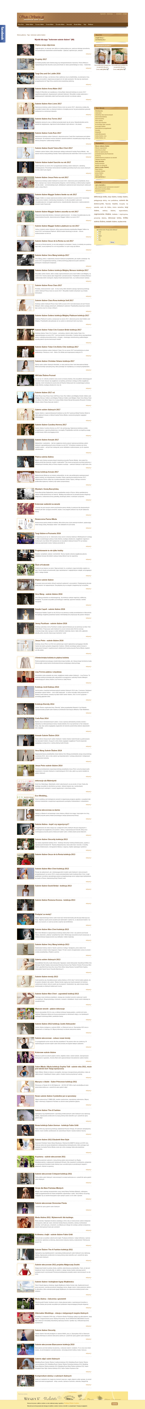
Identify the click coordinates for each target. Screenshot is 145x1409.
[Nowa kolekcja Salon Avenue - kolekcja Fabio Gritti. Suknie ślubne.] (25, 1135)
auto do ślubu (105, 207)
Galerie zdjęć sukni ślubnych (47, 1359)
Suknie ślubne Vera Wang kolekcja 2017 (52, 255)
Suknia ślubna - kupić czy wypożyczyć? (52, 824)
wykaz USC (98, 175)
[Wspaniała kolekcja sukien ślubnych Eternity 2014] (25, 714)
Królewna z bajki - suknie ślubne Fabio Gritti (54, 1234)
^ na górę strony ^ (72, 1392)
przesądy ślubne (100, 126)
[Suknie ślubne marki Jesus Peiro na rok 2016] (25, 650)
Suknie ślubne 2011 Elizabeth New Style (52, 1140)
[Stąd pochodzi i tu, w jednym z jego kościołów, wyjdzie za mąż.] (25, 575)
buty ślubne (112, 197)
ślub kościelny (99, 118)
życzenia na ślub (100, 150)
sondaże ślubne (100, 171)
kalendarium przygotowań (103, 128)
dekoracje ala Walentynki (45, 781)
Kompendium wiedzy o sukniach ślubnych (53, 1376)
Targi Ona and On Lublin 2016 (47, 74)
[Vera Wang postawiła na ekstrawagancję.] (25, 604)
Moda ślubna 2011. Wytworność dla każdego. (54, 1217)
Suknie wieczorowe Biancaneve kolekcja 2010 (54, 1344)
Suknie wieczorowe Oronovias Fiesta (51, 1203)
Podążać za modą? (43, 914)
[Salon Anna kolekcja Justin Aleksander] (25, 1034)
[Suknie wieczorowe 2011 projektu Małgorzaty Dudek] (25, 1275)
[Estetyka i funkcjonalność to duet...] (25, 69)
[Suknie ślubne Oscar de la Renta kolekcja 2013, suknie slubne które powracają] (25, 864)
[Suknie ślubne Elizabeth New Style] (25, 1150)
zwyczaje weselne (100, 122)
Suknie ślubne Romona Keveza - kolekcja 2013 (55, 900)
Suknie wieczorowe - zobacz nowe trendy (52, 1038)
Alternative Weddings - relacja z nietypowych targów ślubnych (61, 1313)
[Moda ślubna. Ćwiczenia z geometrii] (25, 1309)
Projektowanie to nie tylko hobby (49, 550)
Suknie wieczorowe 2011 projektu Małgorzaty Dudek (57, 1265)
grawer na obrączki (101, 165)
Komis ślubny (77, 24)
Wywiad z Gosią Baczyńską (47, 489)
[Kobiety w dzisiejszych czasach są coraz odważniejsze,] (25, 482)
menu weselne (117, 207)
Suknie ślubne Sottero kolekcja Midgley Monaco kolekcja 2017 (61, 270)
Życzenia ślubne (60, 24)
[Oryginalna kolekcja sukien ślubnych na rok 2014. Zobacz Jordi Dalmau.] (25, 697)
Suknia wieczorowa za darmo (47, 810)
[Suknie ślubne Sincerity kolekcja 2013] (25, 849)
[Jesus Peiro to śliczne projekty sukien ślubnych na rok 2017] (25, 187)
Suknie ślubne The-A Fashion (47, 1110)
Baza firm (21, 24)
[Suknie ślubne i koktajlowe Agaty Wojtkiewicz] (25, 1292)
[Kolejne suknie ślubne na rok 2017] (25, 402)
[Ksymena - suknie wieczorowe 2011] (25, 1167)
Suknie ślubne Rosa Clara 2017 (48, 285)
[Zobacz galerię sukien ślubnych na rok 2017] (25, 420)
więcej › (89, 54)
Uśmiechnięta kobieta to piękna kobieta (52, 658)
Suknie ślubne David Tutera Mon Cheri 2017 (54, 148)
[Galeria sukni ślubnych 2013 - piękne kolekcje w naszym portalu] (25, 969)
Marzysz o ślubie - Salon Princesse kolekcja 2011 (56, 1082)
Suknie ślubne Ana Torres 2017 (48, 119)
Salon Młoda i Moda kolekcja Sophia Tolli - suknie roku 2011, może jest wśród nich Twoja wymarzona (63, 1068)
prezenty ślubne (100, 218)
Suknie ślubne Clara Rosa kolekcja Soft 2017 (54, 300)
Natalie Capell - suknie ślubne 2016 (50, 609)
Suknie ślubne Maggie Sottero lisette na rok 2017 (56, 194)
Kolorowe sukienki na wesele (47, 504)
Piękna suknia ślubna (44, 457)
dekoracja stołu (100, 197)
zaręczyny (98, 113)
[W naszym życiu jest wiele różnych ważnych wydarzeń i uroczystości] (25, 590)
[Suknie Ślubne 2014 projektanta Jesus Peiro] (25, 776)
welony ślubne (109, 210)
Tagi (85, 24)
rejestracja (109, 13)
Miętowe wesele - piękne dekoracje (50, 1009)
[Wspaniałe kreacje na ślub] (25, 499)
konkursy (98, 156)
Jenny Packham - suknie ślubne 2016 (51, 623)
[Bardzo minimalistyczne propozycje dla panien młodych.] (25, 619)
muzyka (97, 130)
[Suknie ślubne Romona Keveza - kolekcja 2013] (25, 910)
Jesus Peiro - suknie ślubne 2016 (49, 641)
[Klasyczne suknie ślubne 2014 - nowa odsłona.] (25, 745)
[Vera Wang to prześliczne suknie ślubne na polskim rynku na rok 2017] (25, 265)
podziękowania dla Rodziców (104, 154)
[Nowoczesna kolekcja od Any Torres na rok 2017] (25, 129)
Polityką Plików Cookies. (71, 1403)
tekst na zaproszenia (101, 152)
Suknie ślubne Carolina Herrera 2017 (51, 425)
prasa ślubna (99, 173)
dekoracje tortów (114, 218)
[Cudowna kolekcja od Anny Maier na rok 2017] (25, 99)
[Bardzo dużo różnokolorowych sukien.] (25, 728)
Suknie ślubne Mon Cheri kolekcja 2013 (52, 869)
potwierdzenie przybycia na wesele (106, 157)
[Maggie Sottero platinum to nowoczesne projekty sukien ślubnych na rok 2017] (25, 236)
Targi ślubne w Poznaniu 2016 (48, 533)
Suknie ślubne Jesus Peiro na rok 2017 (52, 177)
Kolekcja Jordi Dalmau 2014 (47, 687)
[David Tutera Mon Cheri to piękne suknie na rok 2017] (25, 158)
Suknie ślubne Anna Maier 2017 (48, 89)
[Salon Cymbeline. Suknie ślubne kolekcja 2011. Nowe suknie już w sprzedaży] (25, 1106)
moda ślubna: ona (100, 136)
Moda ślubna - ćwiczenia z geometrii (50, 1299)
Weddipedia (99, 111)
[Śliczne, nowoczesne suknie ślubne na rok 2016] (25, 633)
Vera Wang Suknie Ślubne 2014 (48, 751)
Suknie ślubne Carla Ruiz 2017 (48, 133)
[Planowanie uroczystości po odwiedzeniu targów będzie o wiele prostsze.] (25, 83)
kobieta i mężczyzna (120, 214)
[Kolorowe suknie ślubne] (25, 1062)
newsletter (119, 13)
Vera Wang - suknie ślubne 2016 (48, 594)
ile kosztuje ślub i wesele (103, 124)
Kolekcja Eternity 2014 (44, 704)
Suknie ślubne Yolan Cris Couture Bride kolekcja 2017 (58, 330)
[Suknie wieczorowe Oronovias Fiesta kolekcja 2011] (25, 1213)
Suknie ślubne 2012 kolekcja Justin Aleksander (55, 1024)
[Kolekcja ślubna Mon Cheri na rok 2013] (25, 939)
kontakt (125, 13)
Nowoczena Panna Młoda (46, 519)
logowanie (103, 13)
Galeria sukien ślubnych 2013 (47, 959)
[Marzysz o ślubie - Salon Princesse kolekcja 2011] (25, 1092)
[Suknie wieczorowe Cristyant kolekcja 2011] (25, 1184)
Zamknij (114, 1403)
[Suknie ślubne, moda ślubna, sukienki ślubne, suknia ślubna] (25, 1386)
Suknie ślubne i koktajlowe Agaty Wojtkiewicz (54, 1282)
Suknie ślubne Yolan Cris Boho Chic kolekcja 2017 (57, 347)
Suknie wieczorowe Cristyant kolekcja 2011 (53, 1174)
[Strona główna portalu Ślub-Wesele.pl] (33, 17)
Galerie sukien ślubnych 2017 (47, 410)
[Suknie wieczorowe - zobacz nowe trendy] (25, 1048)
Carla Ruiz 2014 (41, 718)
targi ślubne (99, 169)
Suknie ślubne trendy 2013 (46, 977)
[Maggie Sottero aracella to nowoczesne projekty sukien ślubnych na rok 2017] (25, 222)
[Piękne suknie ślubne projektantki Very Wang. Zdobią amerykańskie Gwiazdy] (25, 954)
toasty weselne (99, 163)
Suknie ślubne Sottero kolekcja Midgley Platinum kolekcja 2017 (62, 315)
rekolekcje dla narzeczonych (104, 115)
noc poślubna (113, 200)
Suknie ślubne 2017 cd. (45, 392)
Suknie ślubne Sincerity (45, 1330)
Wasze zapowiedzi (101, 148)
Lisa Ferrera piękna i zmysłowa (48, 672)
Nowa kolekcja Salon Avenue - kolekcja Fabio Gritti (56, 1125)
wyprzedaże (123, 210)
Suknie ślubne (29, 24)
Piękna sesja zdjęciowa (45, 45)
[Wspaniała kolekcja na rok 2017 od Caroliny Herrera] (25, 435)
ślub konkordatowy (101, 117)
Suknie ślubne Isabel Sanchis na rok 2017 (53, 162)
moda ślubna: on (100, 138)
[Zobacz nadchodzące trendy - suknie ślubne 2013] (25, 987)
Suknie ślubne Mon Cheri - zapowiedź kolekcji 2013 (57, 994)
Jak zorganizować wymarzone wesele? (107, 187)
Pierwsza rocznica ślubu (102, 189)
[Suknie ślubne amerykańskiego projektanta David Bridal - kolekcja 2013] (25, 896)
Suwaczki (69, 24)
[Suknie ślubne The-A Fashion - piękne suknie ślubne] (25, 1120)
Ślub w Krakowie (42, 565)
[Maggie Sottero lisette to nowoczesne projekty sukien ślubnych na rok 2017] (25, 204)
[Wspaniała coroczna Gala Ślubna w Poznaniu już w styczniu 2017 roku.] (25, 385)
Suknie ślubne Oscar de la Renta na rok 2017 (54, 241)
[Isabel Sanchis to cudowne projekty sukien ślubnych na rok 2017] (25, 172)
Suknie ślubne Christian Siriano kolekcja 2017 (54, 361)
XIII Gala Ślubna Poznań (45, 375)
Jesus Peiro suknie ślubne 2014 (48, 766)
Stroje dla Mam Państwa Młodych (49, 1188)
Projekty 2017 (41, 59)
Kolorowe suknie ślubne (45, 1052)
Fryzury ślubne (39, 24)
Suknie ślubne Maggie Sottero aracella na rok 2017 (57, 212)
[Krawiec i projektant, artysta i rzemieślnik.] (25, 560)
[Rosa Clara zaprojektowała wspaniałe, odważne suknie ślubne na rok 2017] (25, 295)
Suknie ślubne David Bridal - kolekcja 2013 (53, 886)
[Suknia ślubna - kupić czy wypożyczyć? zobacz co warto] (25, 834)
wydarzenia (122, 221)
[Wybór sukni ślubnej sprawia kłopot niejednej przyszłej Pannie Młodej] (25, 467)
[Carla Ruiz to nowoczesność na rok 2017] (25, 143)
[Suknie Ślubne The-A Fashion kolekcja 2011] (25, 1260)
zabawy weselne (100, 159)
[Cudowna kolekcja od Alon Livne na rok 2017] (25, 114)
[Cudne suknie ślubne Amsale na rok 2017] (25, 450)
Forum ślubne (49, 24)
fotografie (98, 132)
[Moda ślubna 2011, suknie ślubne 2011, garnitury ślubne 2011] (25, 1227)
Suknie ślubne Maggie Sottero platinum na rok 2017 (57, 226)
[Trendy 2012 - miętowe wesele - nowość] (25, 1019)
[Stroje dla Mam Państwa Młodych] (25, 1198)
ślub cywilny (99, 120)
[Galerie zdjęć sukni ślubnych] (25, 1369)
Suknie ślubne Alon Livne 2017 (48, 104)
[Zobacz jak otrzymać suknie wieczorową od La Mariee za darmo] (25, 820)
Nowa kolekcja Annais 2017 (47, 472)
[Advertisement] (59, 6)
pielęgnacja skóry (100, 200)
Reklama (90, 24)
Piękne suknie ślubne (44, 580)
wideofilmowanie (100, 134)
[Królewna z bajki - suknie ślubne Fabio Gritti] (25, 1244)
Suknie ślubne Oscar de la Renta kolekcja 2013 (55, 854)
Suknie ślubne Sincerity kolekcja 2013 (51, 839)
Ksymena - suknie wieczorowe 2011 (50, 1157)
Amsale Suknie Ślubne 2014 (47, 735)
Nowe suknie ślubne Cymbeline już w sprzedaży (55, 1096)
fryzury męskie (112, 204)
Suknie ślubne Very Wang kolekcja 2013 (52, 944)
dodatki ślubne (111, 221)
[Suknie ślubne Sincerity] (25, 1340)
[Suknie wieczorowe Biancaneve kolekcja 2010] (25, 1354)
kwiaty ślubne (122, 197)
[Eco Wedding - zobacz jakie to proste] (25, 806)
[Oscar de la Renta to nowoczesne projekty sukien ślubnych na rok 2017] (25, 251)
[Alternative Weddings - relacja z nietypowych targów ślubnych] (25, 1323)
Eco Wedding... (41, 796)
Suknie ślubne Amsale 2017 (47, 440)
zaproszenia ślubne (102, 214)
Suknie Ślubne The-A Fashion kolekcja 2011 (54, 1250)
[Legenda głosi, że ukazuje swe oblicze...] (25, 55)
